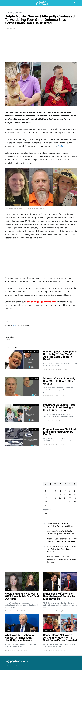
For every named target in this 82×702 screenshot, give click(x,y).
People (36, 351)
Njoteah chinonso (48, 369)
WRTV (60, 146)
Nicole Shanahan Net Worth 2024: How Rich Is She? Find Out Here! (60, 524)
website (29, 302)
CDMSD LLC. (24, 665)
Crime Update (13, 12)
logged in (15, 325)
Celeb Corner (18, 405)
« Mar (45, 513)
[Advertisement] (41, 47)
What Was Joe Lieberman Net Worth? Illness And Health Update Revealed (62, 540)
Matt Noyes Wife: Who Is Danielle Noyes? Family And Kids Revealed (60, 532)
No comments (10, 28)
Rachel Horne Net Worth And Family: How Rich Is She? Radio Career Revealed (61, 549)
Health (36, 405)
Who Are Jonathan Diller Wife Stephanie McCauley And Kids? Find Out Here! (61, 559)
